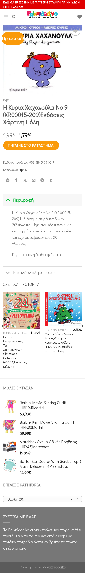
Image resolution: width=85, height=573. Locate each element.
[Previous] (3, 334)
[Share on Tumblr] (51, 180)
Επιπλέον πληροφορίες (34, 272)
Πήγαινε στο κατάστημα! (31, 145)
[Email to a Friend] (33, 180)
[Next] (82, 334)
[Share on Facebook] (16, 180)
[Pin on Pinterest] (42, 180)
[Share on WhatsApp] (8, 180)
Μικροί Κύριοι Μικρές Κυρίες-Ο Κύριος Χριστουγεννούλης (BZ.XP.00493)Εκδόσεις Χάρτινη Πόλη (60, 342)
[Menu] (6, 16)
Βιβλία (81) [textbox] (40, 499)
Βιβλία (8, 100)
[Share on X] (25, 180)
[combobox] (42, 499)
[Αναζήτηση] (14, 17)
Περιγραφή (23, 200)
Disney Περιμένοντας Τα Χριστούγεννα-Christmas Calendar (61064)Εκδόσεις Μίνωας (15, 352)
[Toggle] (8, 200)
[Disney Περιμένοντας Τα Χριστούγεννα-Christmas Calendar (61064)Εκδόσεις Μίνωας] (21, 310)
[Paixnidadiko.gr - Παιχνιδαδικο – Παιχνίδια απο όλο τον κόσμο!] (42, 16)
